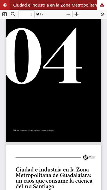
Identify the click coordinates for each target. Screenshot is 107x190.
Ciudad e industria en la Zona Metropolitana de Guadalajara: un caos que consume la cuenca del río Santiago (60, 5)
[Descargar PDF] (102, 5)
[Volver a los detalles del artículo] (5, 5)
